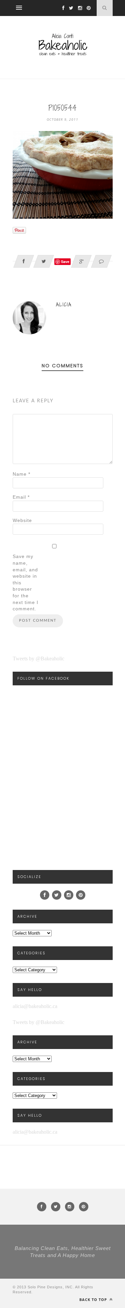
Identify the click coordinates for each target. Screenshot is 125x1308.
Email (21, 497)
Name (21, 474)
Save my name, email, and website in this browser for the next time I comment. (25, 582)
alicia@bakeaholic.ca (35, 1006)
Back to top (93, 1299)
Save (65, 261)
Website (22, 520)
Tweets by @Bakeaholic (38, 658)
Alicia (64, 304)
